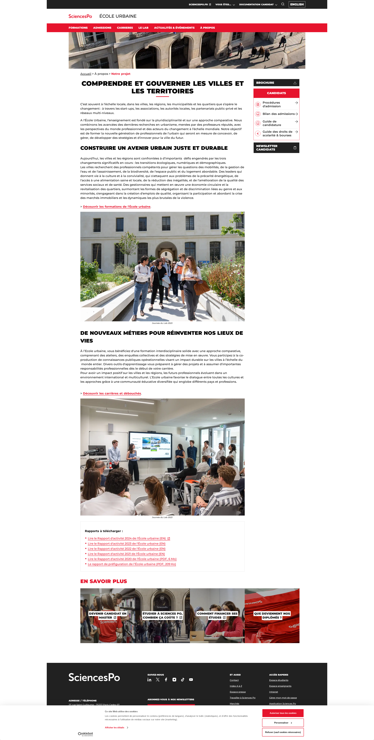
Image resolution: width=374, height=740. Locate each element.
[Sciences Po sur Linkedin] (149, 679)
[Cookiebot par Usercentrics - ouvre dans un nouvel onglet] (85, 734)
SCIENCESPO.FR (198, 4)
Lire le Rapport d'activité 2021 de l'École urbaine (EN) (126, 554)
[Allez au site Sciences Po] (80, 17)
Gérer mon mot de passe (283, 697)
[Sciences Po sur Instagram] (174, 679)
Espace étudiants (278, 680)
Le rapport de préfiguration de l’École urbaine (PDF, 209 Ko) (132, 564)
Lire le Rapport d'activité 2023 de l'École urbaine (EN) (127, 543)
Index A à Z (236, 686)
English (297, 4)
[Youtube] (191, 679)
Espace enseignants (280, 686)
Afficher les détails (114, 727)
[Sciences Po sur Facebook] (166, 679)
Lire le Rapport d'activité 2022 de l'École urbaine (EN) (127, 548)
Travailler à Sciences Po (243, 697)
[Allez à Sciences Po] (94, 677)
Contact (234, 680)
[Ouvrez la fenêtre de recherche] (282, 4)
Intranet (273, 691)
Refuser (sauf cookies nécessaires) (283, 732)
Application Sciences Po (282, 703)
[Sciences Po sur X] (158, 679)
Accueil (85, 74)
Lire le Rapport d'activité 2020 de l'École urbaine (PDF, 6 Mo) (132, 559)
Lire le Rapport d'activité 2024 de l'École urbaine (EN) (127, 538)
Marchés (234, 703)
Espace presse (238, 691)
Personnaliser (281, 722)
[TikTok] (183, 679)
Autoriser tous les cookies (283, 713)
